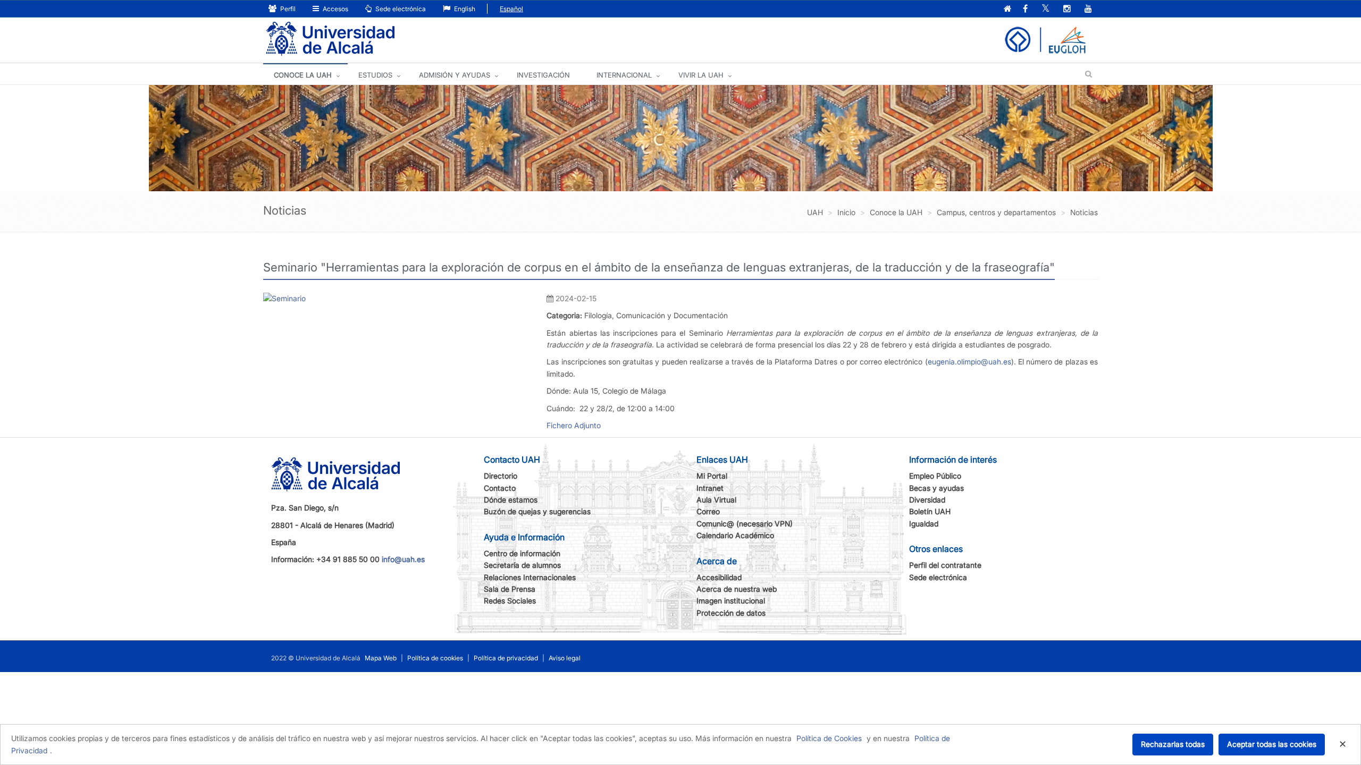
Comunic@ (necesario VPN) (744, 523)
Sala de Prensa (509, 588)
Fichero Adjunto (574, 425)
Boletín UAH (930, 511)
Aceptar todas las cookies (1271, 744)
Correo (708, 511)
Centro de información (522, 553)
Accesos (334, 9)
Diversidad (927, 499)
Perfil (287, 9)
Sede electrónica (400, 9)
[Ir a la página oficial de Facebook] (1025, 9)
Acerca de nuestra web (736, 588)
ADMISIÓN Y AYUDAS (454, 75)
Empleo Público (935, 475)
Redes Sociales (510, 600)
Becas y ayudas (936, 487)
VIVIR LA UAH (701, 75)
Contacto (500, 487)
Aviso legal (565, 658)
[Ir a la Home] (330, 39)
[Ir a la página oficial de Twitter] (1045, 9)
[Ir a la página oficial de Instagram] (1067, 9)
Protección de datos (731, 612)
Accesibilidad (719, 577)
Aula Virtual (716, 499)
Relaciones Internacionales (530, 577)
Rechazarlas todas (1173, 744)
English (463, 9)
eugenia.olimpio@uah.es (969, 361)
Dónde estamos (510, 499)
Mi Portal (711, 475)
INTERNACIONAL (624, 75)
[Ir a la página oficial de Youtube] (1088, 9)
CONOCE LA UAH (303, 75)
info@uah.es (403, 559)
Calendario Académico (735, 535)
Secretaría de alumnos (522, 565)
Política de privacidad (506, 658)
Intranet (710, 487)
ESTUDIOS (375, 75)
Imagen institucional (730, 600)
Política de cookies (435, 658)
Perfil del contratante (945, 565)
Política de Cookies (829, 738)
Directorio (500, 475)
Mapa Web (381, 658)
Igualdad (923, 523)
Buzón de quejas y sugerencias (537, 511)
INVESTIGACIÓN (543, 75)
